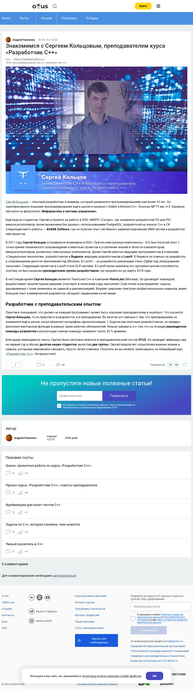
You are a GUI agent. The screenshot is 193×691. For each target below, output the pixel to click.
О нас (5, 595)
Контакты (8, 615)
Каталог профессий (87, 615)
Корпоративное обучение (90, 595)
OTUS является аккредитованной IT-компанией (160, 651)
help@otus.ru (175, 641)
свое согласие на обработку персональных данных (162, 621)
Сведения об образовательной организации (158, 646)
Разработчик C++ (19, 354)
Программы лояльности (90, 608)
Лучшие (46, 18)
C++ (8, 59)
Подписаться (119, 395)
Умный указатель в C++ (24, 544)
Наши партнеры (85, 621)
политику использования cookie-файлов (111, 676)
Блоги (6, 18)
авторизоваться (64, 575)
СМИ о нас (8, 602)
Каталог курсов (84, 602)
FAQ (4, 628)
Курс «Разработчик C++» (29, 59)
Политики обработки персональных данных (160, 616)
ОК (154, 676)
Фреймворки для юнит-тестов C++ (33, 505)
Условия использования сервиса (97, 684)
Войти (143, 6)
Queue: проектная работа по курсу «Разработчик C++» (49, 466)
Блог (5, 621)
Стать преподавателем (89, 628)
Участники (69, 18)
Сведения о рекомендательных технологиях (158, 655)
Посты (24, 18)
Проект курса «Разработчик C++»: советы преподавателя (51, 485)
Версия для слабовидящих (99, 640)
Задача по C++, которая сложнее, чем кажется (43, 524)
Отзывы (7, 608)
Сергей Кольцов (17, 202)
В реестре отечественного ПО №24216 (154, 660)
